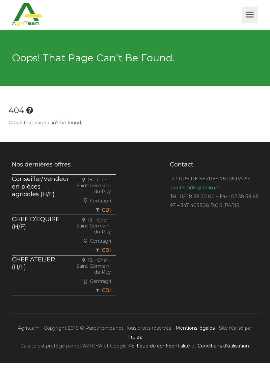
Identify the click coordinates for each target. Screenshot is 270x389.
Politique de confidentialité (159, 346)
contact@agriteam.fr (195, 188)
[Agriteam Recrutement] (126, 14)
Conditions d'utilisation (223, 346)
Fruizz (135, 337)
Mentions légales (195, 328)
